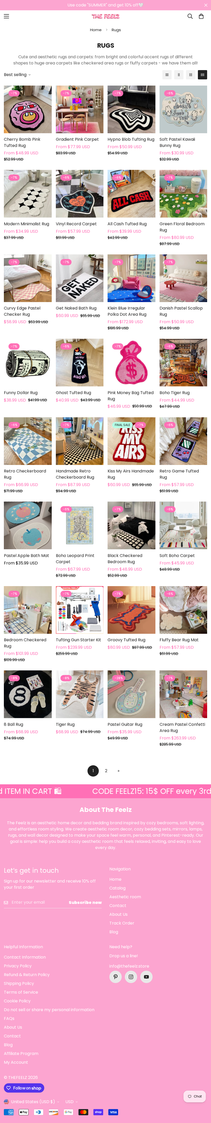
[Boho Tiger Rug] (183, 362)
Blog (113, 932)
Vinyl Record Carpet (76, 224)
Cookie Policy (17, 1001)
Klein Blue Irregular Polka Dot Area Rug (127, 311)
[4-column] (202, 74)
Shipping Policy (19, 983)
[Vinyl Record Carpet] (80, 194)
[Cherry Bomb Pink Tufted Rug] (28, 109)
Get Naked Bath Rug (76, 308)
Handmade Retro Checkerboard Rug (75, 474)
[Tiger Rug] (80, 694)
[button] (201, 16)
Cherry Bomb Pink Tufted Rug (22, 142)
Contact (117, 906)
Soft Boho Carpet (177, 556)
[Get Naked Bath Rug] (80, 278)
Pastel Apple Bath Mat (26, 556)
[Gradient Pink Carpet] (80, 109)
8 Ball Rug (13, 724)
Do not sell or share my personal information (49, 1010)
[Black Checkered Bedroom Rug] (131, 525)
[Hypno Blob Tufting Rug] (131, 109)
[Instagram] (131, 977)
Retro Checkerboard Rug (25, 474)
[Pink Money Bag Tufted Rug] (131, 362)
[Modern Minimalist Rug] (28, 194)
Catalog (117, 888)
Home (96, 29)
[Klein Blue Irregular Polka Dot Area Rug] (131, 278)
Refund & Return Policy (27, 975)
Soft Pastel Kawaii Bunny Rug (177, 142)
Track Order (121, 923)
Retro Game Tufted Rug (179, 474)
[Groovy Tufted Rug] (131, 610)
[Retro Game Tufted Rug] (183, 441)
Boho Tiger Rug (175, 393)
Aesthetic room (125, 897)
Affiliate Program (21, 1054)
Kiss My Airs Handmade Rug (131, 474)
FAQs (9, 1018)
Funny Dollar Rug (21, 393)
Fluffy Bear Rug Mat (179, 640)
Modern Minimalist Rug (26, 224)
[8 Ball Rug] (28, 694)
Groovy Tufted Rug (126, 640)
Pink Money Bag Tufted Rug (131, 396)
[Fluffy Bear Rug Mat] (183, 610)
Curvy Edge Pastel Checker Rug (22, 311)
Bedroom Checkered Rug (25, 643)
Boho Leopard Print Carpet (75, 559)
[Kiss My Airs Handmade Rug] (131, 441)
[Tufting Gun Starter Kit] (80, 610)
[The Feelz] (105, 16)
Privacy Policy (18, 966)
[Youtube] (146, 977)
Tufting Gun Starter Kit (78, 640)
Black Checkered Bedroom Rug (125, 559)
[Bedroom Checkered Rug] (28, 610)
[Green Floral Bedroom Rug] (183, 194)
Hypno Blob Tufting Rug (131, 139)
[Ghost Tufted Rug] (80, 362)
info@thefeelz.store (129, 966)
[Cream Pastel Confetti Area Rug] (183, 694)
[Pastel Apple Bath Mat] (28, 525)
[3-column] (190, 74)
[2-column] (178, 74)
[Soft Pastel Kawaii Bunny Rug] (183, 109)
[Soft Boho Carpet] (183, 525)
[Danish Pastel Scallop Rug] (183, 278)
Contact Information (25, 957)
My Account (16, 1062)
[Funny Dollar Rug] (28, 362)
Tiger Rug (65, 724)
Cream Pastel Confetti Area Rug (182, 727)
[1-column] (167, 74)
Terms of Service (21, 992)
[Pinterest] (115, 977)
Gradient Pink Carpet (77, 139)
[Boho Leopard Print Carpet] (80, 525)
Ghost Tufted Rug (73, 393)
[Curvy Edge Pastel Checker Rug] (28, 278)
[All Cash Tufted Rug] (131, 194)
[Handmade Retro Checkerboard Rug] (80, 441)
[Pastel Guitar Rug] (131, 694)
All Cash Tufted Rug (127, 224)
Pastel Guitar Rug (125, 724)
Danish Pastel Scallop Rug (181, 311)
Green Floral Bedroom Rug (182, 227)
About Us (118, 914)
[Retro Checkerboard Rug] (28, 441)
